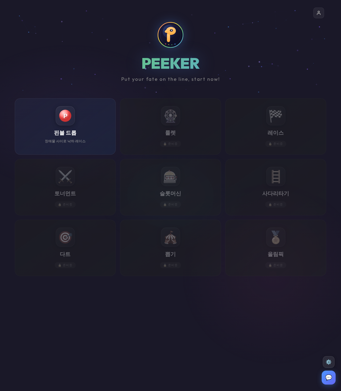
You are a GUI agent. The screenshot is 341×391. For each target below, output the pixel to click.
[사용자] (318, 13)
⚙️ (329, 362)
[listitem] (65, 126)
